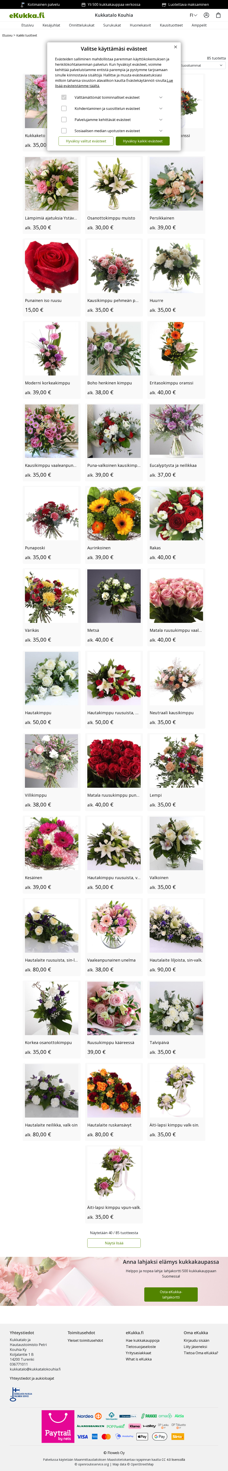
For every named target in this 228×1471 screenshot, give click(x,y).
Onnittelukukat (81, 25)
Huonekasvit (140, 25)
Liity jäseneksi (195, 1346)
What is (139, 1359)
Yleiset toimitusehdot (85, 1340)
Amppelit (199, 25)
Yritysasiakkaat (138, 1352)
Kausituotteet (171, 25)
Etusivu (27, 25)
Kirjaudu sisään (196, 1340)
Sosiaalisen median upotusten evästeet (107, 130)
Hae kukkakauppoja (142, 1340)
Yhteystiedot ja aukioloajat (32, 1378)
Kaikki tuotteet (26, 35)
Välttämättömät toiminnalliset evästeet (107, 97)
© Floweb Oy (114, 1452)
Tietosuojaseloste (141, 1346)
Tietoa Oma (201, 1352)
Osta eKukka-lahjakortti (171, 1294)
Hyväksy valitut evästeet (86, 141)
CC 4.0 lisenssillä (173, 1459)
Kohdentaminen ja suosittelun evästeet (107, 108)
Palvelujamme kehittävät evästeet (103, 119)
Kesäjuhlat (51, 25)
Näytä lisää (114, 1243)
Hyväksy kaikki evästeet (143, 141)
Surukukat (112, 25)
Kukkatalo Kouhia (114, 15)
